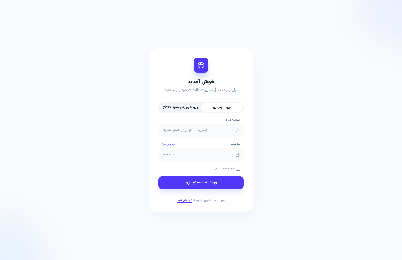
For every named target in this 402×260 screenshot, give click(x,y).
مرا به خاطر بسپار (224, 169)
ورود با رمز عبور (222, 107)
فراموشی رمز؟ (168, 144)
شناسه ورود (233, 120)
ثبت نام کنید (184, 201)
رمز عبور (235, 144)
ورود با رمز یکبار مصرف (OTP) (180, 107)
